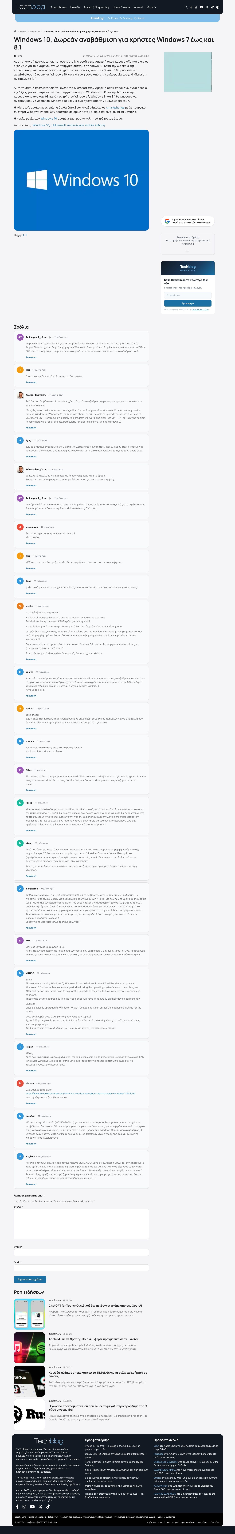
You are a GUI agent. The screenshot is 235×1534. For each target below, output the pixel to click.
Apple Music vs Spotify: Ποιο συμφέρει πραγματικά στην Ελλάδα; (94, 1339)
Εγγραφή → (188, 303)
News (19, 55)
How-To (75, 7)
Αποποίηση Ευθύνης (147, 1517)
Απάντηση (31, 357)
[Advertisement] (81, 280)
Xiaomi (140, 18)
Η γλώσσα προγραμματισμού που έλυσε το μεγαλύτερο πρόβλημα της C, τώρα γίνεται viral (98, 1407)
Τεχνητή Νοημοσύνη (96, 7)
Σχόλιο (18, 1207)
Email (17, 1262)
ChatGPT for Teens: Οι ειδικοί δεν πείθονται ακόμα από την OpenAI (95, 1305)
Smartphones (58, 7)
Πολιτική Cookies (68, 1517)
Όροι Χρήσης (20, 1517)
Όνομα (18, 1246)
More (150, 7)
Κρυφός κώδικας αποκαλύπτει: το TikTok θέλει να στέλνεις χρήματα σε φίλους (98, 1374)
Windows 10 (49, 118)
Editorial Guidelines (166, 1517)
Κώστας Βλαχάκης (139, 55)
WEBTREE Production (47, 1522)
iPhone (114, 18)
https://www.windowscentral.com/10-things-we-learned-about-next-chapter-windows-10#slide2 (80, 1093)
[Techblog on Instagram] (196, 7)
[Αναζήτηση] (186, 7)
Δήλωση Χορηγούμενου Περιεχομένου (94, 1517)
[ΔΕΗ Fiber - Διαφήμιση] (188, 72)
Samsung (128, 18)
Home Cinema (121, 7)
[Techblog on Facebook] (191, 7)
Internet (138, 7)
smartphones (115, 107)
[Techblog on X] (207, 7)
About (34, 1522)
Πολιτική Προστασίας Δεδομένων (43, 1517)
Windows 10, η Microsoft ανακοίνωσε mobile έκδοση (69, 125)
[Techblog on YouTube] (201, 7)
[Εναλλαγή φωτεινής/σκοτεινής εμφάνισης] (217, 7)
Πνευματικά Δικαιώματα (125, 1517)
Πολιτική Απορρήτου (200, 309)
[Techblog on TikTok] (212, 7)
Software (56, 1300)
